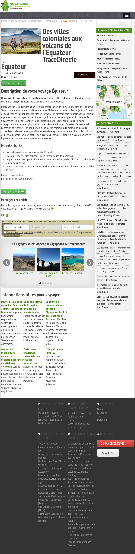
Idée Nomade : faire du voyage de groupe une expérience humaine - (111, 196)
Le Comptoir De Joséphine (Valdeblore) (51, 469)
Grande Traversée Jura (78, 461)
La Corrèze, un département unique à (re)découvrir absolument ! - (113, 184)
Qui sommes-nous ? (48, 412)
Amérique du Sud (54, 20)
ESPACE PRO (108, 453)
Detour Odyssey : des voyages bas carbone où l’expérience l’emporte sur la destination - (114, 259)
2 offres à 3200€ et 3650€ (112, 70)
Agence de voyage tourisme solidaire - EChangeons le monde (81, 527)
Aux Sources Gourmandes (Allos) (51, 508)
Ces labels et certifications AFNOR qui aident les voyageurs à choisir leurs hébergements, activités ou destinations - (113, 210)
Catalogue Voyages (19, 20)
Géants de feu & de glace (48, 274)
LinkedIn (101, 409)
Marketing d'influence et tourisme (80, 536)
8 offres (106, 48)
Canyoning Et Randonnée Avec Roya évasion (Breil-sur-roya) (52, 478)
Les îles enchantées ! (24, 273)
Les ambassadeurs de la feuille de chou (50, 421)
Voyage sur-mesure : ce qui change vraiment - (112, 147)
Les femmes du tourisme (80, 510)
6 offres (109, 63)
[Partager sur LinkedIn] (7, 215)
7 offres (109, 53)
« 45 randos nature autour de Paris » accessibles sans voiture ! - (112, 288)
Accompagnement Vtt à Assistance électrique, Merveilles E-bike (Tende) (50, 489)
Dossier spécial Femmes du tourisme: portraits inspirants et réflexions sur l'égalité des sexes (81, 491)
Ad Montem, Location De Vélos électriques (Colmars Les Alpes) (51, 517)
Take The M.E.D (75, 513)
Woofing (72, 475)
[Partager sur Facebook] (2, 215)
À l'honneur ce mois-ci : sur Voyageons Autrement (113, 130)
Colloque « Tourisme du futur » (79, 518)
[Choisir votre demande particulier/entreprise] (131, 443)
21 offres (105, 35)
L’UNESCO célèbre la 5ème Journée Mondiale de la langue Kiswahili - (112, 224)
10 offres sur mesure (113, 42)
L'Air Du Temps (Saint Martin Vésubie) (52, 462)
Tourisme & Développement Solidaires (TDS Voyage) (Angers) (52, 499)
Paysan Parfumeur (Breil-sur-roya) (52, 448)
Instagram (102, 419)
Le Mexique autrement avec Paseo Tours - (112, 269)
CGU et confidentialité (79, 423)
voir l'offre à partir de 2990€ (112, 78)
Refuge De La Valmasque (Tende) (50, 455)
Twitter (101, 416)
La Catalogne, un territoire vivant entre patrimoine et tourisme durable (81, 447)
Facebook (102, 412)
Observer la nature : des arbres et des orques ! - (113, 278)
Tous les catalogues (48, 443)
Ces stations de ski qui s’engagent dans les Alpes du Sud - (114, 138)
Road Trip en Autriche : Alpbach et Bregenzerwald (81, 480)
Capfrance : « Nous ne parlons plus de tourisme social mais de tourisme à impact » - (113, 157)
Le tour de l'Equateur (72, 273)
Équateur (72, 20)
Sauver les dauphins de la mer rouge (80, 504)
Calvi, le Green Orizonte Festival (79, 543)
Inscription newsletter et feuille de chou (80, 414)
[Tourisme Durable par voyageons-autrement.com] (15, 5)
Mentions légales (76, 427)
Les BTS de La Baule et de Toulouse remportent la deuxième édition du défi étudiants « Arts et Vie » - (112, 302)
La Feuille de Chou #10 (79, 499)
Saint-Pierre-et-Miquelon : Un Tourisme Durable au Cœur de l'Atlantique (81, 468)
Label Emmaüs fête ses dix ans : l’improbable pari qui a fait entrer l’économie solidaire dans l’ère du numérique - (111, 237)
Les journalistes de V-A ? (50, 416)
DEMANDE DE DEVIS (112, 443)
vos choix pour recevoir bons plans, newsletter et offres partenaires (49, 232)
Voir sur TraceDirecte (14, 83)
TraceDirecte (37, 20)
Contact (72, 420)
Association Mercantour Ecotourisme (80, 455)
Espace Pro (43, 409)
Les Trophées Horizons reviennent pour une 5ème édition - (113, 249)
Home (4, 20)
